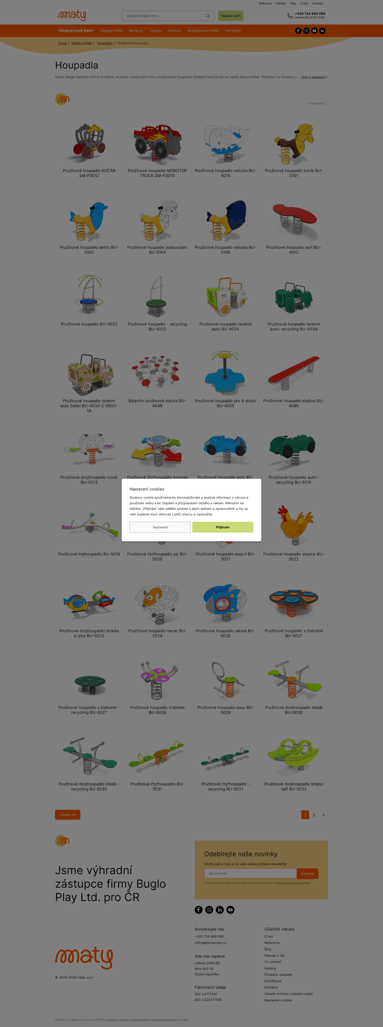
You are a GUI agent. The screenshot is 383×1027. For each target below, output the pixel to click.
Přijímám (223, 527)
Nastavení (160, 527)
